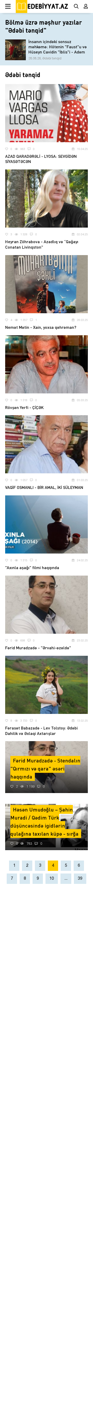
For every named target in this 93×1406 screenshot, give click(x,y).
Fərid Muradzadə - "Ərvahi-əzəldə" (38, 647)
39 (80, 879)
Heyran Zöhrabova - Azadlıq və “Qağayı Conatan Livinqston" (41, 244)
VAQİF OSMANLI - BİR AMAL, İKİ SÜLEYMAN (44, 487)
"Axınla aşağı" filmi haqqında (32, 567)
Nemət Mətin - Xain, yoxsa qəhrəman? (40, 327)
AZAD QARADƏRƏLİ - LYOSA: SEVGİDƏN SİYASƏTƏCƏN (41, 159)
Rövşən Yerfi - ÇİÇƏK (24, 407)
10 (51, 879)
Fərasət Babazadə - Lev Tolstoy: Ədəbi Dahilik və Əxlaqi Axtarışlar (41, 730)
